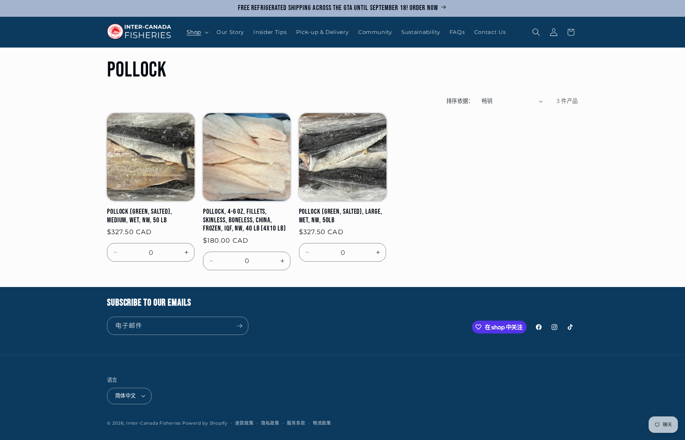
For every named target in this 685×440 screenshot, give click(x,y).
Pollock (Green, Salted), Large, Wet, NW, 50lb (340, 216)
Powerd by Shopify (205, 423)
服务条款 (296, 423)
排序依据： (460, 101)
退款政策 (244, 423)
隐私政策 (270, 423)
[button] (197, 32)
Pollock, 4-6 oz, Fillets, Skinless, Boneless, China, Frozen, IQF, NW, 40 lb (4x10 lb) (244, 220)
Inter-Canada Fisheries (153, 423)
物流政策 (322, 423)
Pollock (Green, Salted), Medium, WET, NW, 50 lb (139, 216)
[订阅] (239, 326)
